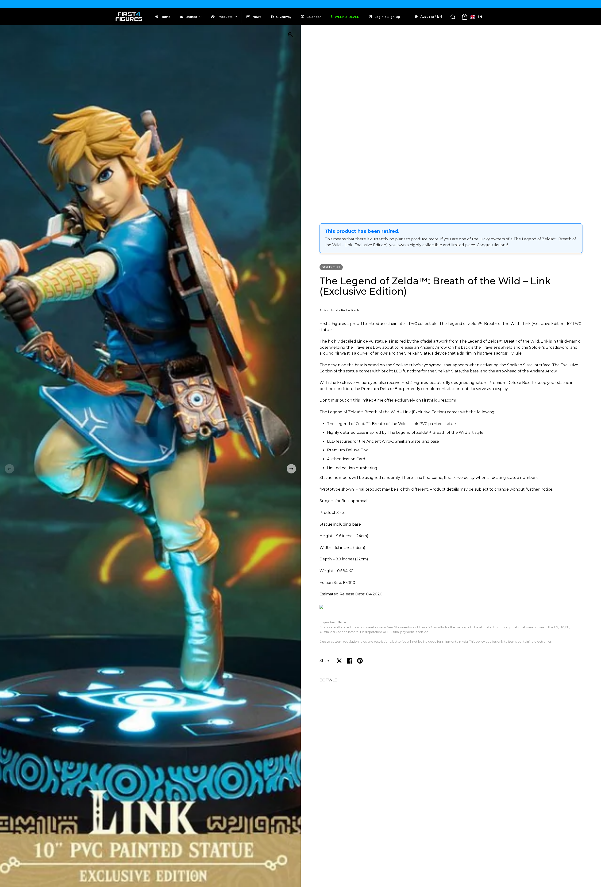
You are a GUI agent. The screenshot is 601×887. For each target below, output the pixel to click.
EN (480, 16)
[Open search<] (453, 16)
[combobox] (476, 16)
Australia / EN (431, 16)
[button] (9, 468)
